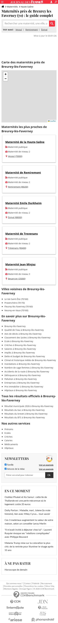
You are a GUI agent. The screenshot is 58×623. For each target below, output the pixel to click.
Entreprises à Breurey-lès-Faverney (21, 382)
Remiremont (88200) (18, 186)
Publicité (35, 583)
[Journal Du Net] (43, 602)
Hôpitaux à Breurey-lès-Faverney (20, 390)
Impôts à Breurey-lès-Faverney (19, 352)
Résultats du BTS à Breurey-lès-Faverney (24, 417)
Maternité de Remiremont (23, 172)
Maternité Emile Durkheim (23, 203)
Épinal (44, 29)
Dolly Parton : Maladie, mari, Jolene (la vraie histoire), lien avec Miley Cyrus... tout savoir (27, 512)
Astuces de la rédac (16, 469)
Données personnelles (13, 586)
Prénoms (8, 429)
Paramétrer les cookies (34, 586)
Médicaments (11, 444)
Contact (27, 583)
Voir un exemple (46, 465)
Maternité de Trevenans (21, 233)
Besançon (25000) (16, 278)
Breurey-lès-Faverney (15, 326)
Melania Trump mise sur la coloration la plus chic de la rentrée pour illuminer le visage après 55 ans (29, 546)
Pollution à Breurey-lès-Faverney (20, 379)
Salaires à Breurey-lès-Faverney (20, 348)
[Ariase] (15, 619)
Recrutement (46, 583)
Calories (8, 440)
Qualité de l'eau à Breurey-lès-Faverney (24, 329)
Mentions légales (11, 589)
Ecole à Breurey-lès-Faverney (18, 341)
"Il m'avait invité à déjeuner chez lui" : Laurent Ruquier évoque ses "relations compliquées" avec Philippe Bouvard (28, 533)
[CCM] (15, 602)
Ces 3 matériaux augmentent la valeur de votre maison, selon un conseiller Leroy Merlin (29, 522)
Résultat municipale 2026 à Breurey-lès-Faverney (28, 406)
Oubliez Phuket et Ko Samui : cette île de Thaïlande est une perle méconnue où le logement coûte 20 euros (26, 500)
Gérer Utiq (49, 586)
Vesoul (18, 29)
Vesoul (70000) (15, 156)
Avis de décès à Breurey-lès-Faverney (22, 333)
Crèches (8, 436)
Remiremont (31, 29)
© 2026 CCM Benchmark (44, 589)
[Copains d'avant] (15, 614)
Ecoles (7, 433)
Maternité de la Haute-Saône (24, 142)
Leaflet (53, 121)
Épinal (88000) (15, 217)
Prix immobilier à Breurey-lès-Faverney (23, 386)
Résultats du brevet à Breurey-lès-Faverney (25, 413)
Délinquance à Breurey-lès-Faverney (22, 375)
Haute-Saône (27, 6)
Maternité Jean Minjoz (20, 264)
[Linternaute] (15, 607)
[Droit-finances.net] (43, 608)
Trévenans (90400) (17, 248)
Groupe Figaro (26, 589)
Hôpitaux (8, 448)
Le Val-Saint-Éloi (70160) (16, 299)
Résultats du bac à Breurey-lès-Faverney (24, 410)
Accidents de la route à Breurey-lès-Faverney (26, 371)
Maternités (12, 6)
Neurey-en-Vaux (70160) (16, 310)
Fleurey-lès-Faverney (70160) (18, 306)
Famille (10, 465)
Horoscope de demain (16, 570)
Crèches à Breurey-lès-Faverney (20, 345)
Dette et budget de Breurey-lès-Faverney (24, 356)
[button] (5, 74)
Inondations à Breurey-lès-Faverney (22, 363)
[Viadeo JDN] (43, 614)
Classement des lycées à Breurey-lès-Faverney (27, 337)
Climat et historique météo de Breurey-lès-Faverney (30, 360)
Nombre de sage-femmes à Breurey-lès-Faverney (28, 367)
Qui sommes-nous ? (14, 583)
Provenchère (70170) (14, 302)
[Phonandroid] (43, 620)
